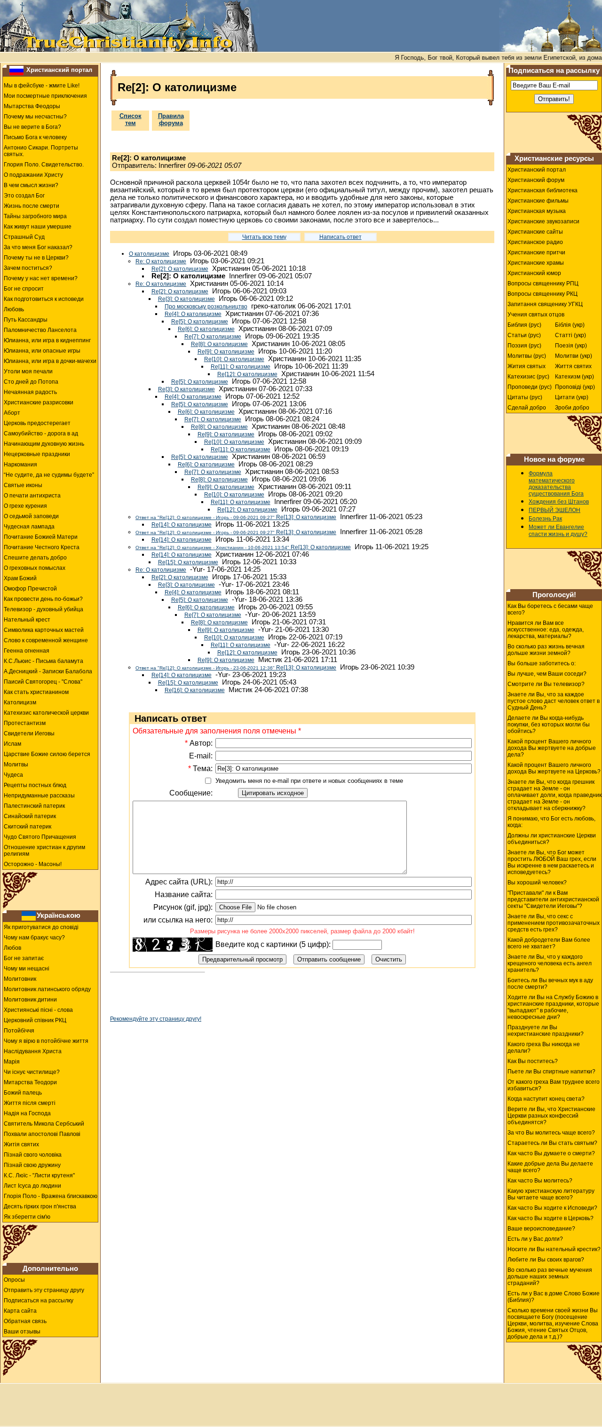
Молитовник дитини (30, 999)
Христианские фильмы (538, 200)
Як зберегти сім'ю (27, 1217)
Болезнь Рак (545, 518)
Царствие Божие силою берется (47, 754)
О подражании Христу (33, 175)
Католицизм (20, 702)
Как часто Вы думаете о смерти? (551, 1153)
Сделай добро (526, 407)
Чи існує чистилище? (32, 1072)
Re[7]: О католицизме (212, 336)
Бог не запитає (24, 958)
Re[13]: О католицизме (235, 517)
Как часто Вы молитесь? (539, 1180)
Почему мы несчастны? (35, 116)
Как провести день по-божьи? (43, 599)
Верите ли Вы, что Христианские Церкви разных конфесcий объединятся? (551, 1116)
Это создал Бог (24, 195)
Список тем (130, 119)
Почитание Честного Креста (41, 547)
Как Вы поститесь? (532, 1061)
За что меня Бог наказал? (38, 247)
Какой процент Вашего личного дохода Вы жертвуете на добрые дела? (551, 748)
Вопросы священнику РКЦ (542, 294)
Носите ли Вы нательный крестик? (554, 1249)
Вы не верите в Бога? (32, 127)
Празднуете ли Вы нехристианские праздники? (545, 1030)
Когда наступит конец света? (546, 1099)
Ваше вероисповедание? (541, 1228)
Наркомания (20, 464)
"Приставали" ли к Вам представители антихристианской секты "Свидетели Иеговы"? (553, 899)
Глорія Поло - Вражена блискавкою (50, 1196)
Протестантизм (25, 723)
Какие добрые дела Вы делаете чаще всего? (550, 1167)
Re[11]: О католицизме (240, 366)
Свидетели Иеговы (29, 733)
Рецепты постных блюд (35, 785)
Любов (12, 948)
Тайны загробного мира (35, 216)
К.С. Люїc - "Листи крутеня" (39, 1175)
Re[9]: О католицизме (226, 351)
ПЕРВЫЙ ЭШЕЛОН (554, 510)
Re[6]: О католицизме (206, 329)
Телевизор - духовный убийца (43, 609)
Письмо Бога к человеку (35, 137)
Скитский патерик (27, 826)
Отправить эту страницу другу (44, 1290)
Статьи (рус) (524, 335)
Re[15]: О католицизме (188, 562)
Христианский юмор (534, 273)
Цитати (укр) (571, 397)
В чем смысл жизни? (31, 185)
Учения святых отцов (535, 314)
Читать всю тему (264, 237)
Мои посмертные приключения (45, 96)
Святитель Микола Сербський (44, 1123)
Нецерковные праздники (37, 454)
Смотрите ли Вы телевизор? (546, 684)
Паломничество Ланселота (40, 330)
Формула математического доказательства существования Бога (556, 483)
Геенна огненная (26, 650)
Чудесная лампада (29, 526)
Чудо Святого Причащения (40, 837)
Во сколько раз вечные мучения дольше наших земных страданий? (549, 1276)
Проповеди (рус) (529, 387)
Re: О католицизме (160, 261)
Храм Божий (20, 578)
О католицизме (149, 254)
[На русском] (16, 70)
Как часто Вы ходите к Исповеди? (552, 1208)
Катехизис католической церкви (46, 713)
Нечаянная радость (30, 392)
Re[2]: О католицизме (179, 269)
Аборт (12, 413)
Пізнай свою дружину (32, 1165)
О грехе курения (25, 506)
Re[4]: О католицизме (193, 314)
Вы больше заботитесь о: (541, 663)
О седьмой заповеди (31, 516)
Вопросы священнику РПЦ (542, 283)
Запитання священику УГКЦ (545, 304)
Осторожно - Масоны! (33, 864)
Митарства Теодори (30, 1082)
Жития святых (526, 366)
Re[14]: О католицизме (181, 524)
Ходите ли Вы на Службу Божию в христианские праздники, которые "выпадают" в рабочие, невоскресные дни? (553, 1007)
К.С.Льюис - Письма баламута (43, 661)
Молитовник (20, 979)
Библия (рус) (524, 325)
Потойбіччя (19, 1030)
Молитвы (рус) (526, 356)
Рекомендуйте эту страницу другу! (155, 1019)
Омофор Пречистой (30, 588)
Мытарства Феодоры (32, 106)
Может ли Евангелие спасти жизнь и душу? (558, 530)
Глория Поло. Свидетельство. (44, 164)
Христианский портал (59, 69)
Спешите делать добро (35, 557)
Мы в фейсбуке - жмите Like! (41, 85)
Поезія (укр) (571, 345)
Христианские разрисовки (38, 402)
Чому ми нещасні (26, 968)
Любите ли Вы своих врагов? (545, 1259)
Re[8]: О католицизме (219, 344)
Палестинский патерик (34, 806)
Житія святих (21, 1144)
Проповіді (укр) (575, 387)
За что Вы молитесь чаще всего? (551, 1132)
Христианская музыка (536, 211)
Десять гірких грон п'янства (40, 1206)
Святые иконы (23, 485)
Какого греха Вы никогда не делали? (543, 1047)
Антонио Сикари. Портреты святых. (41, 151)
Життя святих (573, 366)
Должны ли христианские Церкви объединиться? (551, 838)
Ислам (12, 744)
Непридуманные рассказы (39, 795)
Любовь (14, 309)
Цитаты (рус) (524, 397)
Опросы (14, 1280)
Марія (12, 1061)
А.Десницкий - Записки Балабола (48, 671)
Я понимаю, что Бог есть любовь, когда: (551, 821)
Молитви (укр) (573, 356)
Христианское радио (535, 242)
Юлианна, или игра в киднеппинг (47, 340)
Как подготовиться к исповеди (44, 299)
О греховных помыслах (34, 568)
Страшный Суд (24, 237)
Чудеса (13, 775)
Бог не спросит (24, 288)
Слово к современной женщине (46, 640)
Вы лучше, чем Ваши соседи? (546, 673)
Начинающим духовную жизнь (44, 444)
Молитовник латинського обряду (47, 989)
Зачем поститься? (28, 268)
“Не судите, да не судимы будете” (49, 475)
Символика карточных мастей (44, 630)
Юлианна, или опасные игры (42, 350)
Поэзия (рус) (524, 345)
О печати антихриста (32, 495)
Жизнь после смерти (31, 206)
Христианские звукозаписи (543, 221)
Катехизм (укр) (574, 376)
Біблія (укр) (570, 325)
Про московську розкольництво (206, 306)
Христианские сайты (535, 232)
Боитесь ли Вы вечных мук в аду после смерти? (550, 983)
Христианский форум (535, 180)
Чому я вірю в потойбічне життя (46, 1041)
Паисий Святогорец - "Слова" (43, 681)
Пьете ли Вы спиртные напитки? (551, 1071)
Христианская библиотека (542, 190)
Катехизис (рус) (528, 376)
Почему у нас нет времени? (41, 278)
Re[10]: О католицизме (234, 359)
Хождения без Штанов (559, 501)
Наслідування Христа (33, 1051)
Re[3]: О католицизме (186, 299)
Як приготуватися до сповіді (41, 927)
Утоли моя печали (28, 371)
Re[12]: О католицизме (247, 374)
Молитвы (16, 764)
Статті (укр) (570, 335)
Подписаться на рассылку (38, 1300)
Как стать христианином (36, 692)
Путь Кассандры (26, 319)
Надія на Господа (27, 1113)
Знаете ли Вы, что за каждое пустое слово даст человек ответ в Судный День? (553, 701)
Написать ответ (340, 237)
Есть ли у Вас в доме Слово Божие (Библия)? (553, 1296)
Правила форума (171, 119)
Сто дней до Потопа (31, 381)
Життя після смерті (29, 1103)
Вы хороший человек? (537, 882)
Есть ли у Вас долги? (535, 1239)
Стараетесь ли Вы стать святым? (552, 1143)
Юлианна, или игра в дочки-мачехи (50, 361)
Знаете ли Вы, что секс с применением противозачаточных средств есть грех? (553, 923)
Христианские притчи (536, 252)
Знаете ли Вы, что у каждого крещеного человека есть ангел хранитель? (549, 963)
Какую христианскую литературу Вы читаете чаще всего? (550, 1194)
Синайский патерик (30, 816)
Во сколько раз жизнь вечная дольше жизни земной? (546, 649)
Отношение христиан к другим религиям (44, 850)
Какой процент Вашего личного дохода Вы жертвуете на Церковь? (554, 768)
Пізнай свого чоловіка (33, 1154)
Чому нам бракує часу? (34, 937)
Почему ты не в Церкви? (36, 257)
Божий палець (23, 1092)
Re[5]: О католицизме (199, 321)
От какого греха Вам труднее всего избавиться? (553, 1085)
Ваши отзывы (22, 1331)
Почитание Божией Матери (41, 537)
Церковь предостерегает (37, 423)
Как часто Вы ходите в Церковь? (550, 1218)
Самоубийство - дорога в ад (41, 433)
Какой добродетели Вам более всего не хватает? (548, 943)
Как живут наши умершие (37, 226)
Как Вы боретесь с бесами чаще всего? (550, 609)
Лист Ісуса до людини (32, 1186)
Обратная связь (25, 1321)
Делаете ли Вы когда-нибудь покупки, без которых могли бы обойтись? (548, 724)
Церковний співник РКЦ (35, 1020)
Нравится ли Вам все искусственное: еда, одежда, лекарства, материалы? (545, 629)
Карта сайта (20, 1311)
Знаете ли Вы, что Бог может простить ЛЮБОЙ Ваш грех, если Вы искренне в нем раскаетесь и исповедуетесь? (551, 862)
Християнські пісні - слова (38, 1010)
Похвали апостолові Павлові (42, 1134)
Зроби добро (572, 407)
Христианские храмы (535, 263)
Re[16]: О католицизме (195, 690)
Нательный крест (27, 619)
